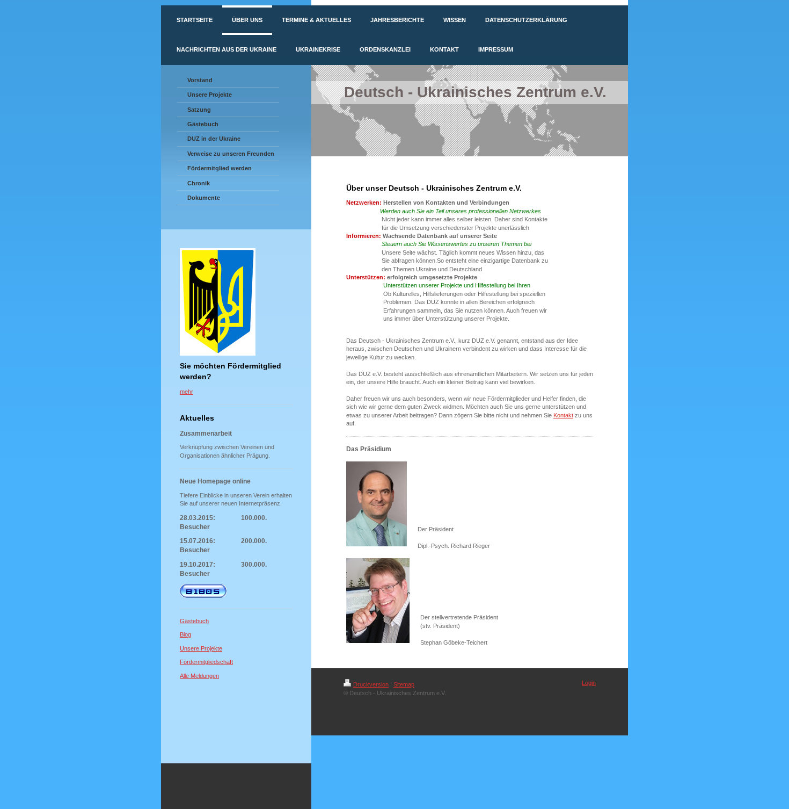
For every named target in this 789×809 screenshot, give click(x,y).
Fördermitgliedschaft (206, 662)
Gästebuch (194, 621)
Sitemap (403, 684)
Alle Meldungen (199, 676)
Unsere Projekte (201, 648)
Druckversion (371, 684)
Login (589, 683)
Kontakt (563, 415)
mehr (186, 391)
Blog (185, 634)
